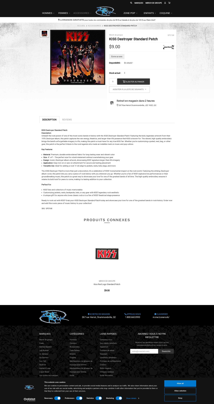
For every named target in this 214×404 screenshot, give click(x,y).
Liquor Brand (44, 372)
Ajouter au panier (134, 82)
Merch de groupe (154, 3)
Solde (72, 375)
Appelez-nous (133, 316)
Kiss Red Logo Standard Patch (107, 284)
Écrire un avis (116, 56)
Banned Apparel (45, 347)
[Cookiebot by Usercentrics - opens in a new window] (29, 399)
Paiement (103, 354)
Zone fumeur (75, 350)
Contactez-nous (106, 340)
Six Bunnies (43, 358)
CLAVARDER (161, 316)
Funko (41, 343)
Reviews (67, 119)
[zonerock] (169, 3)
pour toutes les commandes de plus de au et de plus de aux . (108, 20)
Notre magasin (105, 368)
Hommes (47, 13)
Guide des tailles (106, 375)
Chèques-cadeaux (107, 372)
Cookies (103, 365)
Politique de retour (107, 350)
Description (49, 119)
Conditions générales (108, 358)
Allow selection (180, 391)
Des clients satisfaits (108, 343)
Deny (180, 398)
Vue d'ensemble (107, 250)
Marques (139, 3)
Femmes (63, 13)
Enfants (149, 13)
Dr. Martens (43, 354)
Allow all (180, 383)
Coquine (165, 13)
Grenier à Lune (44, 368)
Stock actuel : (115, 73)
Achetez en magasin (99, 316)
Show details (131, 398)
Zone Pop (130, 13)
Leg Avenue (44, 350)
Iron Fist (42, 361)
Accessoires (81, 13)
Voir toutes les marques (48, 375)
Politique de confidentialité (110, 361)
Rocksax (42, 365)
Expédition (104, 347)
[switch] (79, 398)
